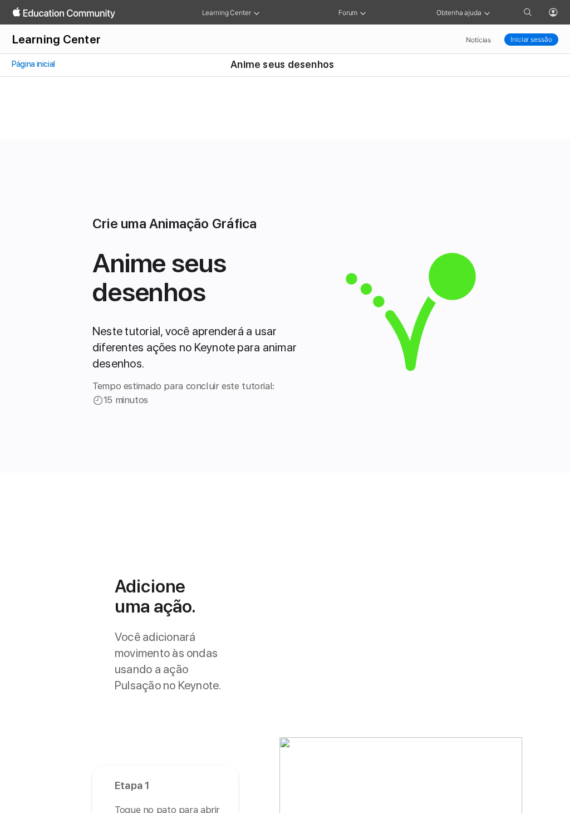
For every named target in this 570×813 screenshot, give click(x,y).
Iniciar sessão (531, 39)
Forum (347, 12)
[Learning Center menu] (256, 12)
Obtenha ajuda (458, 12)
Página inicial (33, 64)
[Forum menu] (363, 12)
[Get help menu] (487, 12)
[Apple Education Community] (64, 12)
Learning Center (226, 12)
